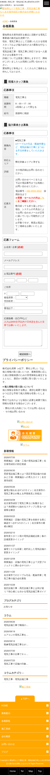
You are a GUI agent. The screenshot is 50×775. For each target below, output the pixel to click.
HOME (5, 21)
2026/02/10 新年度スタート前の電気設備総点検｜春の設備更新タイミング (25, 536)
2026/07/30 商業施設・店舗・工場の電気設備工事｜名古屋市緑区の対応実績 (25, 461)
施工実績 (5, 728)
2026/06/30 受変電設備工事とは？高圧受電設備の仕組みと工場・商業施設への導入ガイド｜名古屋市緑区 (25, 475)
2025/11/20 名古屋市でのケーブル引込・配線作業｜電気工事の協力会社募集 (25, 575)
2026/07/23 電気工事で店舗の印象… (16, 662)
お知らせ (8, 606)
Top (40, 771)
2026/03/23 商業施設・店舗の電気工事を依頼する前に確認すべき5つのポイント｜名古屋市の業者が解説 (25, 521)
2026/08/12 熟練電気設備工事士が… (16, 642)
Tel (22, 771)
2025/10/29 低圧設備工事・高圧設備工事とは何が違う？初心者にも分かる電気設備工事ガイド (25, 588)
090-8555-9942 (34, 191)
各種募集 (5, 720)
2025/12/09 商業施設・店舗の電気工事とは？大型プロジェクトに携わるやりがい (25, 562)
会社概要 (5, 736)
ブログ (4, 751)
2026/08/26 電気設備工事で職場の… (16, 623)
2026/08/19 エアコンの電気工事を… (16, 633)
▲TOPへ (25, 698)
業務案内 (5, 713)
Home (13, 771)
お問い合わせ (8, 744)
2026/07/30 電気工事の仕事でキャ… (16, 652)
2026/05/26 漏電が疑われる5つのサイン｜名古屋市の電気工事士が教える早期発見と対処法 (24, 490)
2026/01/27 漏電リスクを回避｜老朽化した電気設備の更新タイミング (25, 549)
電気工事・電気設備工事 (16, 679)
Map (31, 771)
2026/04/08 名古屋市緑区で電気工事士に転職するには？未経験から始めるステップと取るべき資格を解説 (25, 504)
